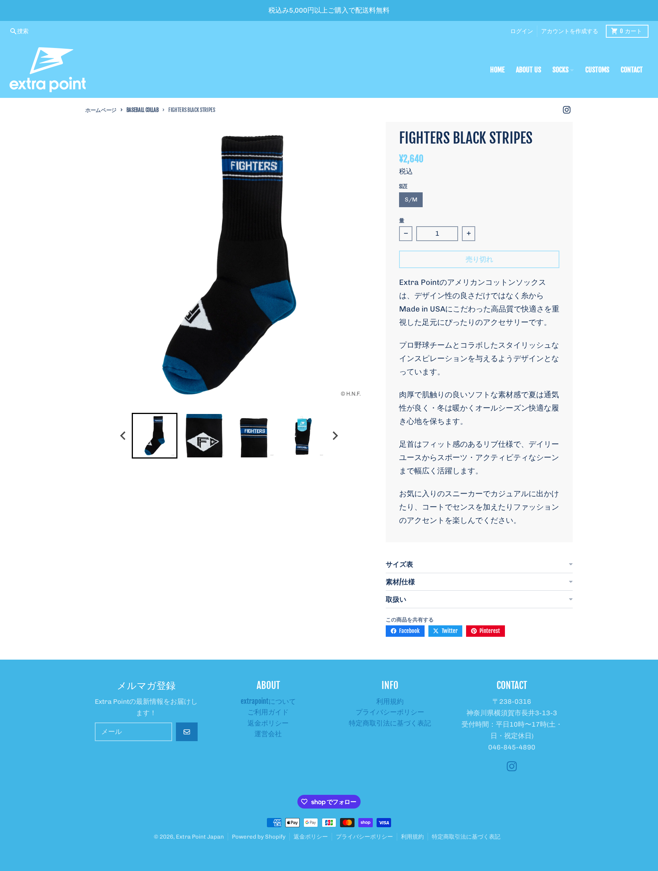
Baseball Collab (142, 110)
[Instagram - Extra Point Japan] (567, 110)
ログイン (521, 31)
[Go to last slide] (123, 435)
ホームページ (101, 110)
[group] (154, 436)
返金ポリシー (311, 836)
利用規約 (412, 836)
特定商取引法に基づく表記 (466, 836)
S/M (411, 199)
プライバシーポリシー (364, 836)
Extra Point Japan (200, 836)
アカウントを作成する (569, 31)
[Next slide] (334, 435)
